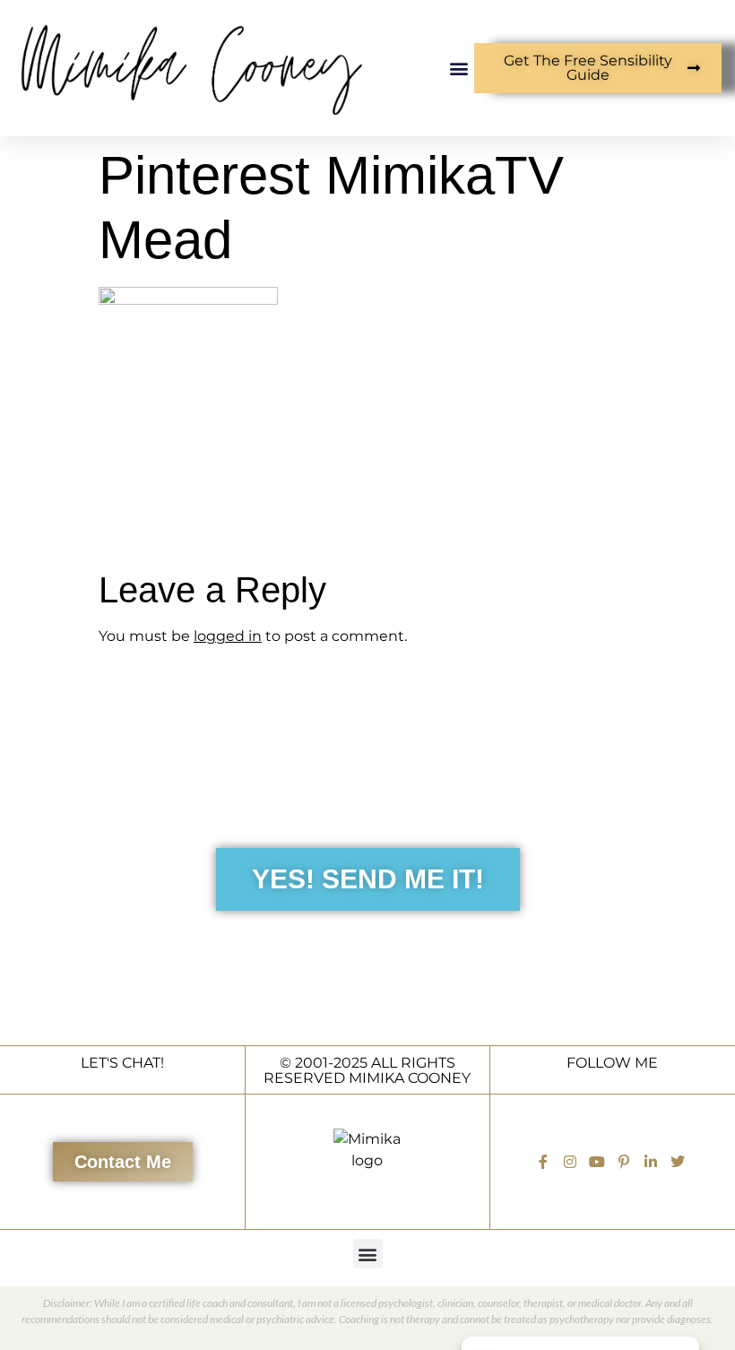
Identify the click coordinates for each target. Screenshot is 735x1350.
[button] (459, 67)
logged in (228, 636)
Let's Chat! (122, 1062)
